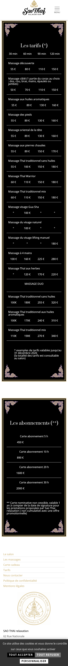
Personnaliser (34, 661)
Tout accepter (21, 655)
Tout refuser (48, 655)
